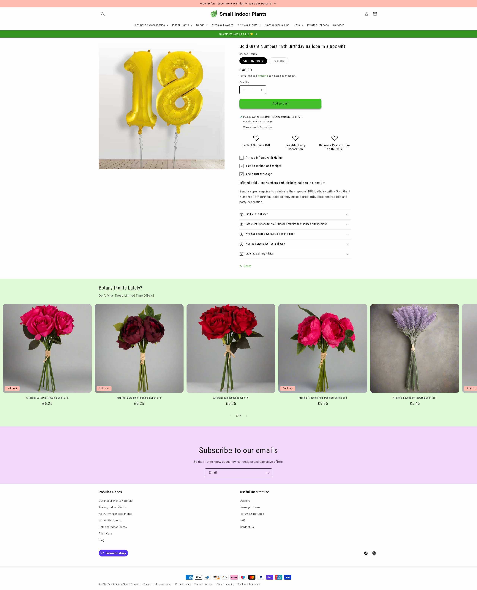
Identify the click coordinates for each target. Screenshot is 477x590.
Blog (101, 540)
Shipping (263, 76)
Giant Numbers (253, 60)
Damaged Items (250, 507)
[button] (103, 14)
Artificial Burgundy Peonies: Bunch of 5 (139, 397)
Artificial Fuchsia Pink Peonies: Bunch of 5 (323, 397)
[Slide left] (230, 416)
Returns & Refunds (252, 513)
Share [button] (247, 266)
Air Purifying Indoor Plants (115, 513)
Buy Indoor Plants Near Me (115, 500)
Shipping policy (225, 584)
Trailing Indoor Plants (112, 507)
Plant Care (105, 533)
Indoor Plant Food (110, 520)
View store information (258, 127)
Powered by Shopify (141, 584)
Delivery (245, 500)
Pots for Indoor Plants (113, 527)
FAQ (242, 520)
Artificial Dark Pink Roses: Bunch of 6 (47, 397)
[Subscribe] (268, 472)
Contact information (249, 584)
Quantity (244, 82)
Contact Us (247, 527)
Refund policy (164, 584)
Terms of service (203, 584)
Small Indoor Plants (119, 584)
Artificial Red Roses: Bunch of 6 (231, 397)
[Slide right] (247, 416)
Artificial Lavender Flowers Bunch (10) (414, 397)
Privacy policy (183, 584)
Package (280, 61)
